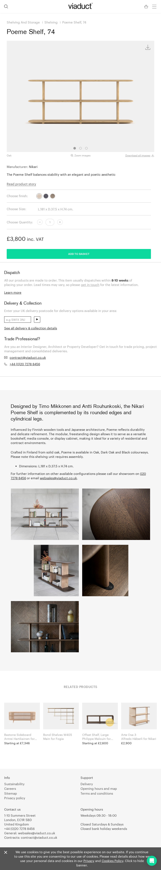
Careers (10, 788)
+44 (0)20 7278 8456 (25, 364)
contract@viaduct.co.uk (28, 357)
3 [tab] (86, 148)
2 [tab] (80, 148)
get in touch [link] (90, 285)
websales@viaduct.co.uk (58, 478)
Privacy (88, 861)
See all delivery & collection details (30, 328)
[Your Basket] (146, 7)
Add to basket (79, 253)
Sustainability (14, 784)
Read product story (21, 184)
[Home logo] (80, 6)
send (37, 319)
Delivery (86, 784)
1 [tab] (74, 148)
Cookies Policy (112, 861)
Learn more (12, 292)
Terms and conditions (96, 793)
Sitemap (10, 793)
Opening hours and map (98, 788)
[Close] (5, 852)
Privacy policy (14, 798)
